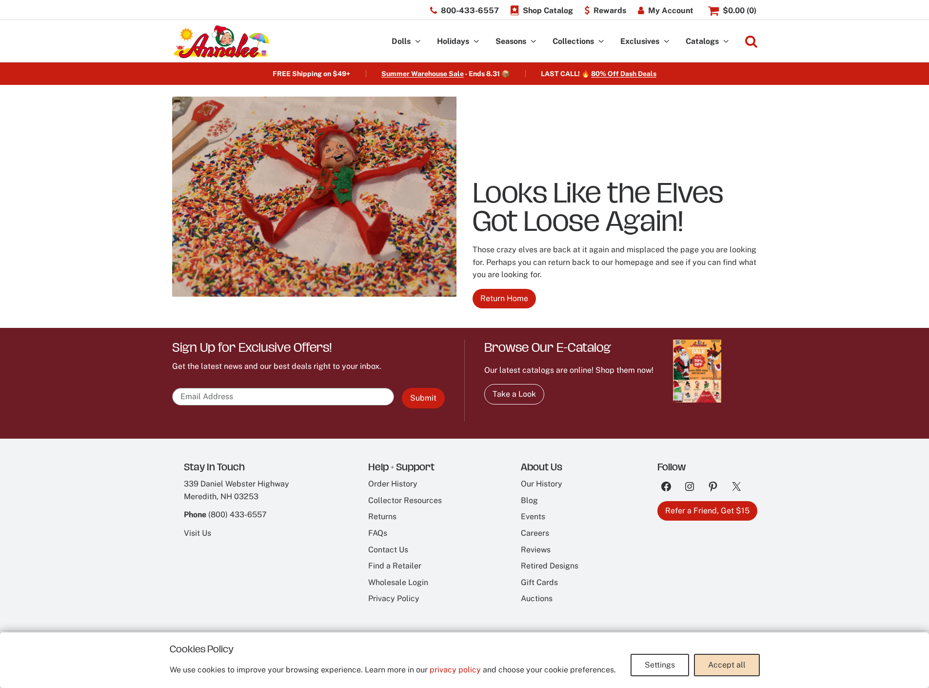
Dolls (401, 41)
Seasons (510, 41)
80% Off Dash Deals (623, 74)
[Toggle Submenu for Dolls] (418, 41)
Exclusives (639, 41)
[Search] (751, 42)
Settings (660, 664)
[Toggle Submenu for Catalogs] (726, 41)
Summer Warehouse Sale (422, 74)
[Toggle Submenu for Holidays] (476, 41)
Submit (423, 398)
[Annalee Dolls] (221, 41)
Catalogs (702, 41)
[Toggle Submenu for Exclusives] (666, 41)
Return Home (504, 298)
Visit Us (197, 533)
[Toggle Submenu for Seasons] (533, 41)
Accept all (727, 664)
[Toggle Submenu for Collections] (601, 41)
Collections (573, 41)
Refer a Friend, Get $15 (707, 510)
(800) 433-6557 (237, 514)
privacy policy (455, 669)
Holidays (453, 41)
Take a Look (514, 394)
